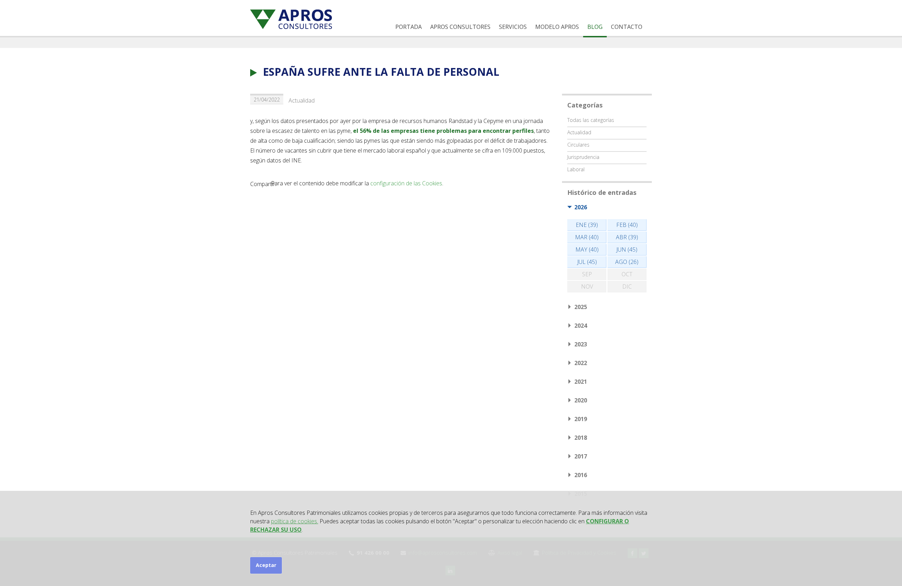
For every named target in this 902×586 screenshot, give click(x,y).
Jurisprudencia (583, 157)
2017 (580, 456)
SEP (587, 274)
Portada (408, 27)
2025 (580, 307)
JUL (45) (587, 262)
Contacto (626, 27)
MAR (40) (587, 237)
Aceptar (266, 565)
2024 (580, 325)
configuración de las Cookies (406, 183)
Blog (595, 27)
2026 (580, 207)
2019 (580, 419)
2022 (580, 363)
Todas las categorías (590, 120)
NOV (587, 286)
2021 (580, 381)
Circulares (578, 144)
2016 (580, 475)
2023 (580, 344)
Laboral (576, 169)
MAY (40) (587, 249)
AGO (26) (626, 262)
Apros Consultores (460, 27)
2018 (580, 438)
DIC (627, 286)
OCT (627, 274)
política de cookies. (294, 521)
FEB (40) (627, 225)
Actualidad (302, 100)
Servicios (513, 27)
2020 (580, 400)
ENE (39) (587, 225)
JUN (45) (626, 249)
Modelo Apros (557, 27)
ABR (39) (627, 237)
